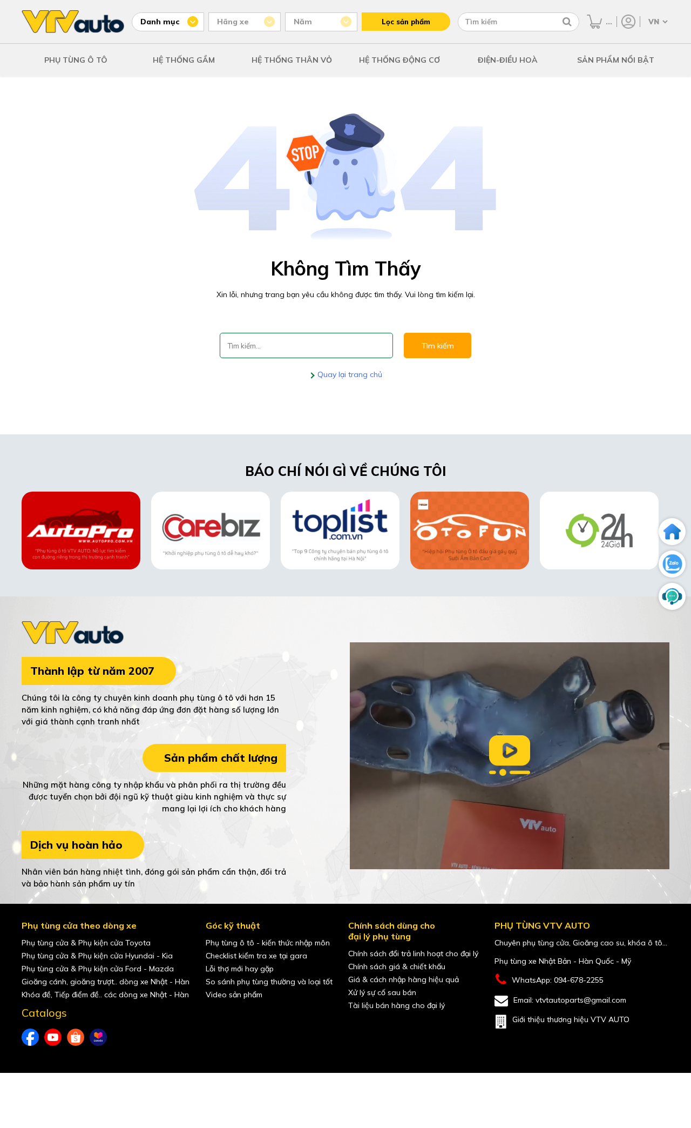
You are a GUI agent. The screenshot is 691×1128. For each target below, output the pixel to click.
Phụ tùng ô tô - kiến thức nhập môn (268, 943)
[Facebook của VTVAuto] (30, 1037)
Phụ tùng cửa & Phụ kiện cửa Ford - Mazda (98, 968)
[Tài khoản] (628, 22)
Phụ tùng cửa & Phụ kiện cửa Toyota (86, 943)
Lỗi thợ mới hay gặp (240, 968)
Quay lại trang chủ (348, 374)
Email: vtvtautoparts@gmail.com (569, 1000)
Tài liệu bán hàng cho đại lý (396, 1005)
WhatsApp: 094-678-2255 (558, 980)
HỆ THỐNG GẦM (184, 60)
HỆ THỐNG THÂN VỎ (292, 60)
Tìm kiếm (437, 346)
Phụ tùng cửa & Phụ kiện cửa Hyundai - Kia (97, 956)
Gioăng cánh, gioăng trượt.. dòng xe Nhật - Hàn (105, 981)
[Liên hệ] (672, 596)
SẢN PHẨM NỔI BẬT (615, 60)
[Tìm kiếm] (567, 21)
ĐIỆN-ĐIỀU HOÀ (508, 60)
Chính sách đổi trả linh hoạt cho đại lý (413, 953)
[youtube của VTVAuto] (53, 1037)
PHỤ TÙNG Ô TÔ (75, 60)
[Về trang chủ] (672, 531)
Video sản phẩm (234, 994)
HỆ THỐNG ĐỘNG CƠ (399, 60)
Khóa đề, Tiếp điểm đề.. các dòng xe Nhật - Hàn (105, 994)
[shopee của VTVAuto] (75, 1037)
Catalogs (44, 1012)
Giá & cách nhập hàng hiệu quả (403, 979)
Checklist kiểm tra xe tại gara (256, 956)
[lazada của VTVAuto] (98, 1037)
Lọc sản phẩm (406, 21)
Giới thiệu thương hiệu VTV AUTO (570, 1019)
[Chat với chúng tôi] (672, 564)
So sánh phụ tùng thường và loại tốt (269, 981)
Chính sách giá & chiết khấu (396, 966)
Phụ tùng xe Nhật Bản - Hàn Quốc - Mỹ (562, 961)
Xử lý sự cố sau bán (382, 992)
